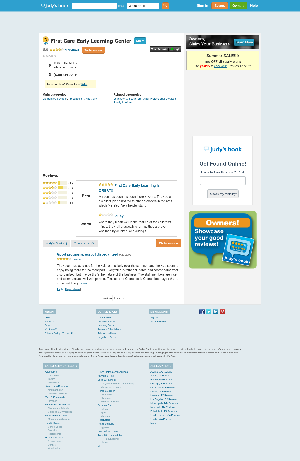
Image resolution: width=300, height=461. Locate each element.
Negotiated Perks (107, 337)
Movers (105, 442)
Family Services (122, 102)
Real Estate (104, 419)
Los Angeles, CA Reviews (164, 399)
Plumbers (106, 398)
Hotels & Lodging (110, 439)
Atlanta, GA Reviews (161, 371)
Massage (105, 416)
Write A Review (158, 321)
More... (101, 446)
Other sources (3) (84, 243)
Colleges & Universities (60, 412)
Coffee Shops (55, 426)
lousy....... (122, 215)
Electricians (107, 394)
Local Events (105, 317)
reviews (72, 49)
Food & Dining (52, 423)
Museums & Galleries (59, 419)
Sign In (154, 317)
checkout (220, 66)
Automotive (51, 371)
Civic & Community (55, 397)
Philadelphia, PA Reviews (163, 411)
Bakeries (52, 430)
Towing (51, 379)
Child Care (90, 98)
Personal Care (105, 405)
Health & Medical (54, 437)
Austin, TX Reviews (160, 375)
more (84, 283)
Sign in (202, 5)
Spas (103, 412)
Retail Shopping (106, 423)
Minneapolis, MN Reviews (164, 403)
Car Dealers (54, 375)
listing (85, 84)
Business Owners (107, 321)
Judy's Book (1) (56, 243)
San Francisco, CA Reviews (165, 415)
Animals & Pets (106, 376)
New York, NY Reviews (162, 407)
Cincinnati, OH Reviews (163, 387)
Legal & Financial (107, 379)
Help (254, 5)
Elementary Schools (55, 98)
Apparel (105, 427)
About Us (50, 321)
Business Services (58, 393)
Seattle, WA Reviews (161, 419)
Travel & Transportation (110, 435)
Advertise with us (107, 333)
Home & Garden (106, 390)
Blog (47, 325)
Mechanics (54, 382)
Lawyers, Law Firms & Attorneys (118, 383)
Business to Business (56, 386)
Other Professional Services (159, 98)
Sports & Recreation (108, 431)
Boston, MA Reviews (161, 379)
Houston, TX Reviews (162, 395)
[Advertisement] (150, 22)
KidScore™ (51, 329)
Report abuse (72, 289)
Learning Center (106, 325)
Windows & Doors (110, 401)
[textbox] (94, 6)
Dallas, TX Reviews (160, 391)
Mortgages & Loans (111, 387)
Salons (104, 409)
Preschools (75, 98)
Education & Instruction (127, 98)
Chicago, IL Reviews (161, 383)
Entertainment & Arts (56, 415)
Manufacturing (55, 390)
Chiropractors (55, 441)
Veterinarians (55, 448)
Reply (60, 289)
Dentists (52, 444)
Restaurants (54, 433)
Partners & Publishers (109, 329)
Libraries (52, 401)
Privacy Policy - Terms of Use (61, 333)
